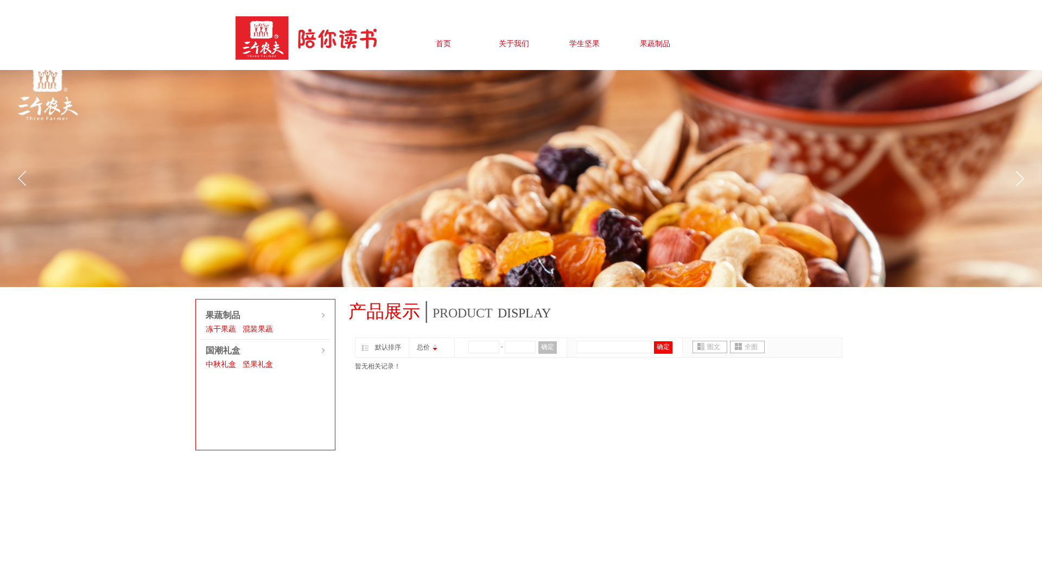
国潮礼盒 (223, 350)
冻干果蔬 (221, 329)
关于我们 (514, 44)
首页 (443, 44)
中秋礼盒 (221, 364)
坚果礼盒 (258, 364)
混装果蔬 (258, 329)
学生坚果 (584, 44)
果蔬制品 (655, 44)
